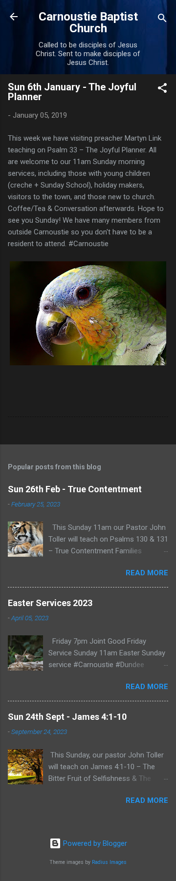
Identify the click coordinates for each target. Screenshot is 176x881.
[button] (162, 89)
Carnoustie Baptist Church (88, 22)
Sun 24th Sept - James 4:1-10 (67, 717)
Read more (147, 572)
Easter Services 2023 (50, 603)
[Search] (162, 20)
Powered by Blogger (94, 843)
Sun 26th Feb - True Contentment (75, 489)
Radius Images (109, 862)
